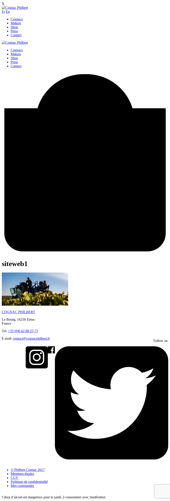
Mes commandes (22, 486)
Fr (3, 11)
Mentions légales (22, 474)
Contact (16, 35)
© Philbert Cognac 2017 (28, 470)
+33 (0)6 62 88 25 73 (23, 331)
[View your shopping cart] (85, 253)
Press (14, 31)
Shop (14, 27)
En (8, 11)
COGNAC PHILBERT (18, 312)
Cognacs (17, 19)
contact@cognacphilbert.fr (31, 338)
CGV (14, 478)
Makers (16, 23)
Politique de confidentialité (29, 482)
